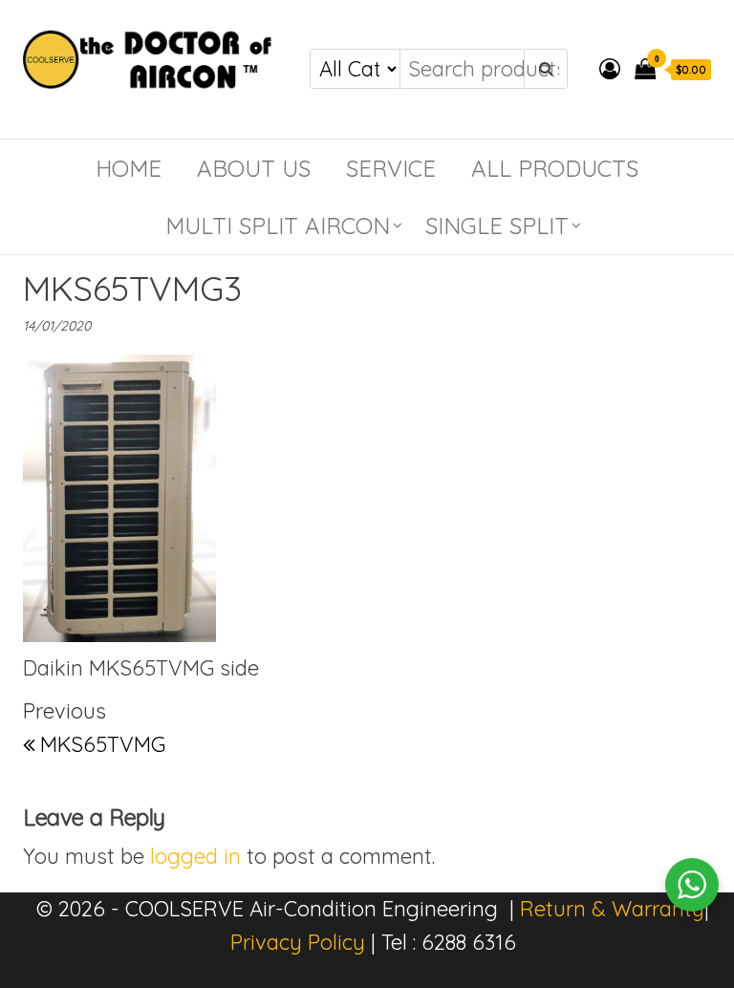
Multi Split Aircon (277, 225)
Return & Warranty (612, 908)
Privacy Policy (297, 942)
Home (129, 168)
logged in (195, 856)
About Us (254, 168)
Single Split (497, 225)
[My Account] (609, 68)
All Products (554, 168)
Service (391, 168)
